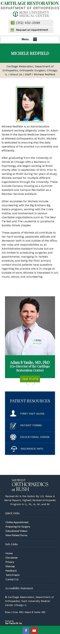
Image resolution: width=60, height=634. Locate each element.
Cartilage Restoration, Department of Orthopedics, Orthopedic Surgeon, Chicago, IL (30, 70)
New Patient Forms (17, 535)
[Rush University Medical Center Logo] (30, 13)
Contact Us (12, 579)
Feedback (11, 570)
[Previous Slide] (27, 383)
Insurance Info (31, 448)
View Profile (30, 378)
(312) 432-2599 (28, 23)
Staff (28, 74)
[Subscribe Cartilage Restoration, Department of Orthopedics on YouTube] (34, 630)
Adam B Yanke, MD (35, 612)
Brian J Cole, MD (14, 612)
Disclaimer (12, 557)
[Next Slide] (33, 383)
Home (9, 553)
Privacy (10, 561)
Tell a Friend (12, 574)
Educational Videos (35, 437)
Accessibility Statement (19, 588)
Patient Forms (31, 425)
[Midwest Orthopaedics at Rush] (30, 485)
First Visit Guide (32, 413)
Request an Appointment (32, 29)
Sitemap (10, 566)
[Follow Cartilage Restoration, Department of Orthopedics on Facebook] (25, 630)
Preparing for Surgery (18, 526)
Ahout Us (16, 74)
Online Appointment (17, 522)
